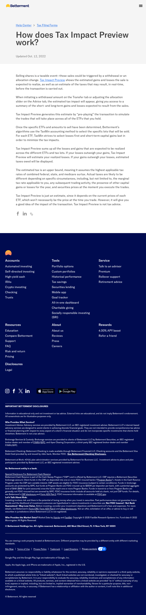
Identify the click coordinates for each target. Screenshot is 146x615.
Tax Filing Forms (47, 25)
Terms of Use (23, 549)
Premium (104, 271)
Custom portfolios (63, 271)
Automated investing (18, 266)
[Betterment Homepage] (17, 6)
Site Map (9, 549)
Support (10, 340)
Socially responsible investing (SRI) (71, 315)
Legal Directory (71, 549)
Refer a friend (108, 335)
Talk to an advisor (110, 266)
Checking (11, 292)
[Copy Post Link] (32, 214)
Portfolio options (63, 266)
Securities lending (63, 287)
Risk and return (15, 351)
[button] (140, 5)
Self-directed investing (19, 271)
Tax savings (59, 281)
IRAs (8, 281)
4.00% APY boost (110, 330)
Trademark (55, 549)
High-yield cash (15, 276)
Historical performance (67, 276)
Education (11, 330)
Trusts (9, 297)
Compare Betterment (19, 335)
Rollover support (109, 276)
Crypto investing (15, 287)
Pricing (9, 356)
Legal (8, 369)
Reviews (57, 335)
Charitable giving (62, 307)
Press (55, 340)
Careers (57, 346)
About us (57, 330)
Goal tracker (60, 297)
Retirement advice (110, 281)
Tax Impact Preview (52, 80)
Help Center (24, 25)
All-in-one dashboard (65, 302)
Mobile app (59, 292)
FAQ (8, 346)
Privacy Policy (39, 549)
